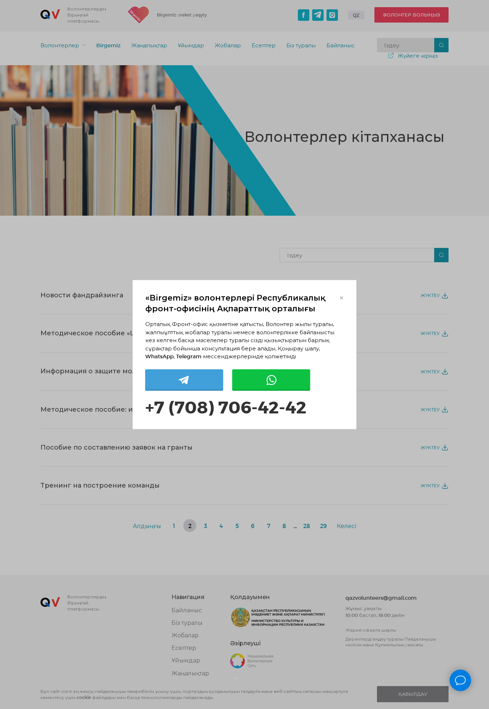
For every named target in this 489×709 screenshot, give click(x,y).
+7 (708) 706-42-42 (225, 406)
